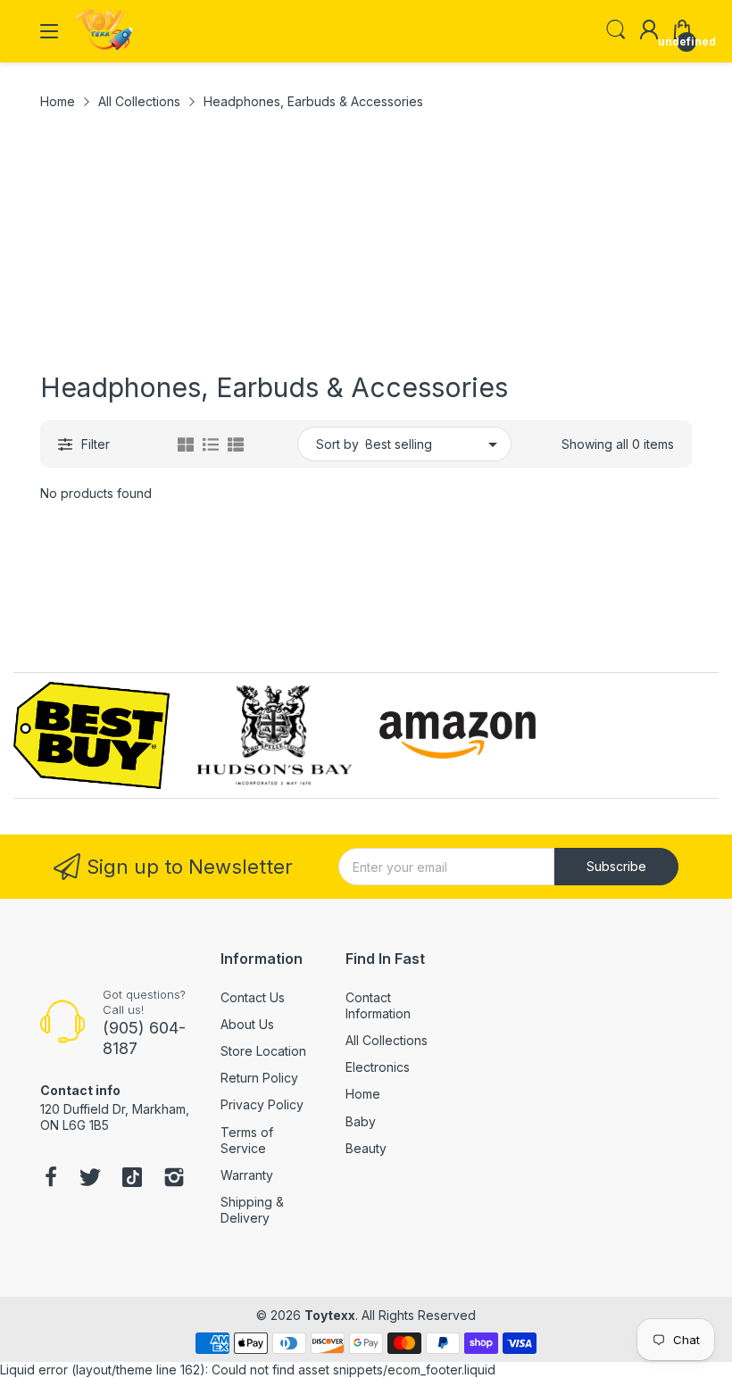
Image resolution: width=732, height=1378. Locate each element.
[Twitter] (90, 1178)
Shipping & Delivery (252, 1209)
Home (362, 1093)
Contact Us (252, 997)
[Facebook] (51, 1178)
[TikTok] (132, 1179)
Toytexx (329, 1315)
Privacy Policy (262, 1104)
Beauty (366, 1148)
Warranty (246, 1175)
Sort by (337, 444)
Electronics (377, 1067)
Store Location (263, 1050)
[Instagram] (174, 1178)
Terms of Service (246, 1140)
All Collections (386, 1040)
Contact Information (378, 1005)
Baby (360, 1121)
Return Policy (259, 1077)
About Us (247, 1024)
